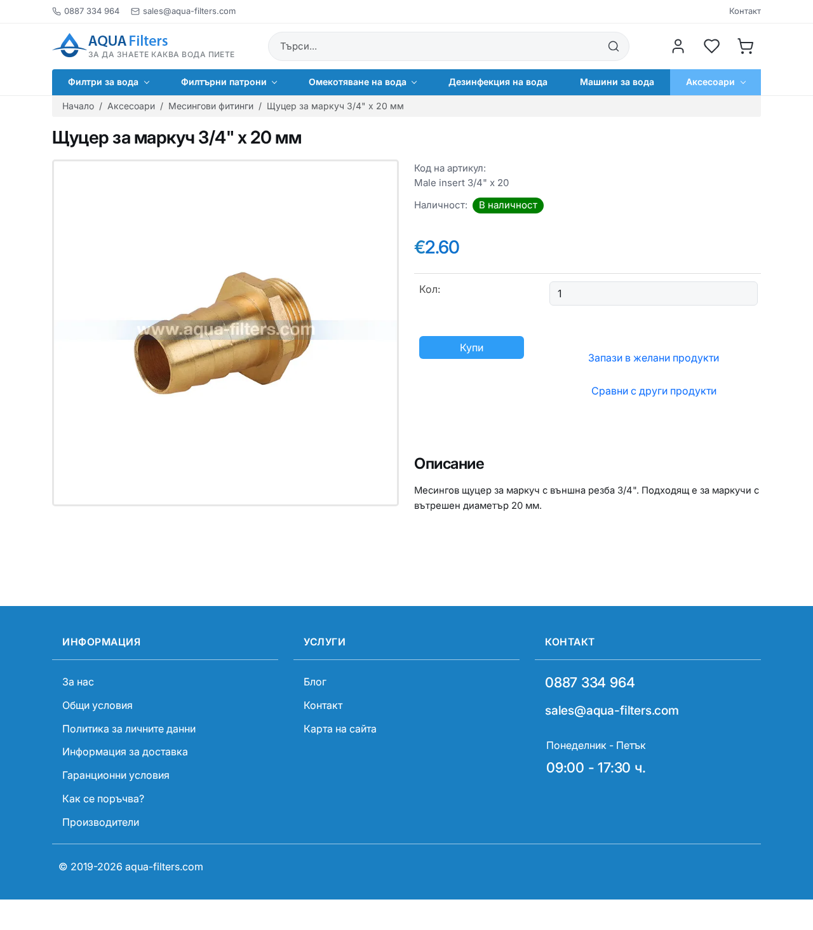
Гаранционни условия (116, 775)
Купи (471, 347)
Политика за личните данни (129, 728)
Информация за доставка (125, 751)
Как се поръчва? (103, 798)
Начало (78, 105)
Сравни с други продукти (653, 390)
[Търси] (613, 46)
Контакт (745, 11)
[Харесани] (712, 46)
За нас (78, 681)
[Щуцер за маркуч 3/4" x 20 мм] (225, 332)
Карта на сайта (340, 728)
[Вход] (678, 46)
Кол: (429, 289)
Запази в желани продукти (653, 357)
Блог (315, 681)
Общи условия (97, 705)
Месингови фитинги (210, 105)
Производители (100, 822)
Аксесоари (131, 105)
